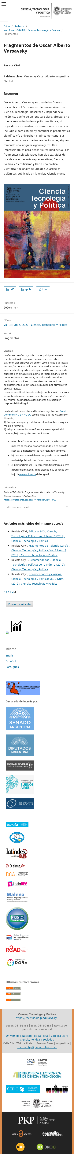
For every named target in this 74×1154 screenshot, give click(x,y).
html (44, 289)
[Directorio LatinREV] (17, 886)
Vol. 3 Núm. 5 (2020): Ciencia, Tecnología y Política (32, 30)
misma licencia (27, 474)
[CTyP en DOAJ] (17, 876)
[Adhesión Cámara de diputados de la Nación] (20, 755)
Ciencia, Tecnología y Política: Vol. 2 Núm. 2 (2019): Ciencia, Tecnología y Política (38, 564)
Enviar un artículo (19, 604)
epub (27, 289)
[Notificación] (7, 633)
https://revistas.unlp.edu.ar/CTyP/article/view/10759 (30, 499)
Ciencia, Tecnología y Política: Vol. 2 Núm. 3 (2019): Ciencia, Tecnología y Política (38, 536)
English (10, 655)
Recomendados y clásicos (45, 574)
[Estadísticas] (16, 633)
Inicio (7, 26)
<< (5, 592)
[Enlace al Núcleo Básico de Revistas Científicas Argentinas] (17, 843)
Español (11, 661)
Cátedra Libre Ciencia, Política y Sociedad (44, 1037)
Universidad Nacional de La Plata (27, 1035)
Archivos (19, 26)
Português (12, 667)
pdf (11, 289)
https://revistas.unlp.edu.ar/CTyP (37, 1018)
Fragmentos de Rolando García (49, 545)
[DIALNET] (15, 866)
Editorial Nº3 (37, 531)
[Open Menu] (4, 4)
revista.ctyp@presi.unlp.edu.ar (37, 1047)
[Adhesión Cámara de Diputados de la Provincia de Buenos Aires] (20, 769)
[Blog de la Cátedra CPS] (23, 694)
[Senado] (20, 729)
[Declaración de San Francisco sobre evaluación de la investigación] (17, 966)
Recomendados (40, 560)
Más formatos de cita (18, 507)
